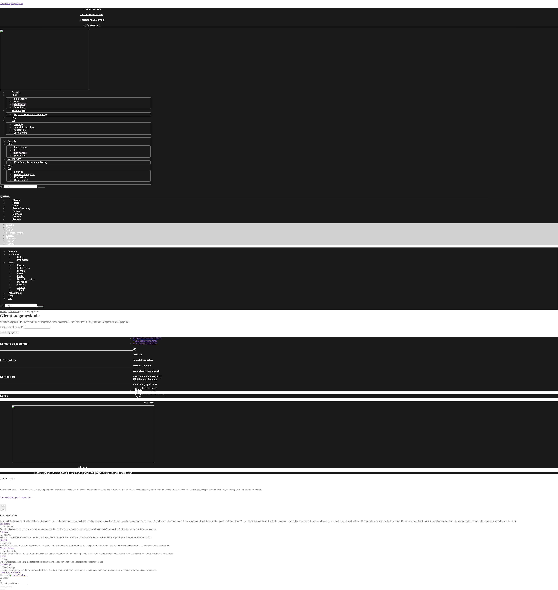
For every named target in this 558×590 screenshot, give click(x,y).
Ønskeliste (19, 107)
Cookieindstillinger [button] (8, 497)
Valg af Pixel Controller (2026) (147, 338)
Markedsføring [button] (7, 548)
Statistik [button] (3, 540)
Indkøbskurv (20, 99)
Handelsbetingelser (24, 127)
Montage (17, 213)
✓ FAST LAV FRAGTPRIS (91, 14)
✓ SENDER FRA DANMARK (92, 20)
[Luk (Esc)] (10, 586)
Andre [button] (3, 556)
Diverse (16, 216)
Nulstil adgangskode (9, 332)
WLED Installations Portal (145, 340)
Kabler (15, 205)
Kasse (17, 101)
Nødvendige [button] (5, 564)
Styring (16, 200)
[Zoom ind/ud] (1, 586)
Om (13, 120)
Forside (16, 92)
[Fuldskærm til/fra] (4, 586)
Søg (2, 186)
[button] (86, 254)
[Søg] (41, 187)
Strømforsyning (21, 208)
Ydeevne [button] (4, 532)
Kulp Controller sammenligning (30, 114)
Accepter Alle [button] (24, 497)
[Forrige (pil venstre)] (1, 589)
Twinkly (16, 219)
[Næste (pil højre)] (4, 589)
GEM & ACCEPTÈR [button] (10, 572)
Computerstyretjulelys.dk (11, 3)
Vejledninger (18, 110)
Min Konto (19, 104)
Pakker (16, 211)
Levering (18, 124)
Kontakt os (20, 130)
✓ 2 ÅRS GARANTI (91, 25)
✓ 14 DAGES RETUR (92, 9)
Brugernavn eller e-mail (11, 327)
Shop (14, 95)
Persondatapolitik (142, 365)
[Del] (7, 586)
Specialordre (20, 132)
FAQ (14, 117)
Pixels (15, 202)
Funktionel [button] (5, 524)
